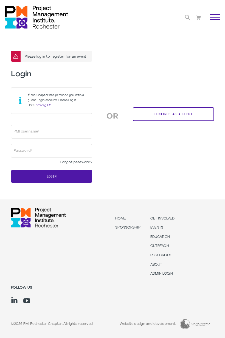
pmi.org (41, 105)
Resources (160, 255)
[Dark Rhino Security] (195, 324)
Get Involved (162, 218)
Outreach (159, 246)
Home (120, 218)
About (156, 264)
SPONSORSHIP (127, 227)
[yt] (26, 300)
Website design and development (148, 324)
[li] (14, 300)
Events (157, 227)
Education (160, 237)
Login (52, 176)
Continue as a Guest (173, 114)
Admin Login (161, 273)
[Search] (187, 17)
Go (212, 23)
